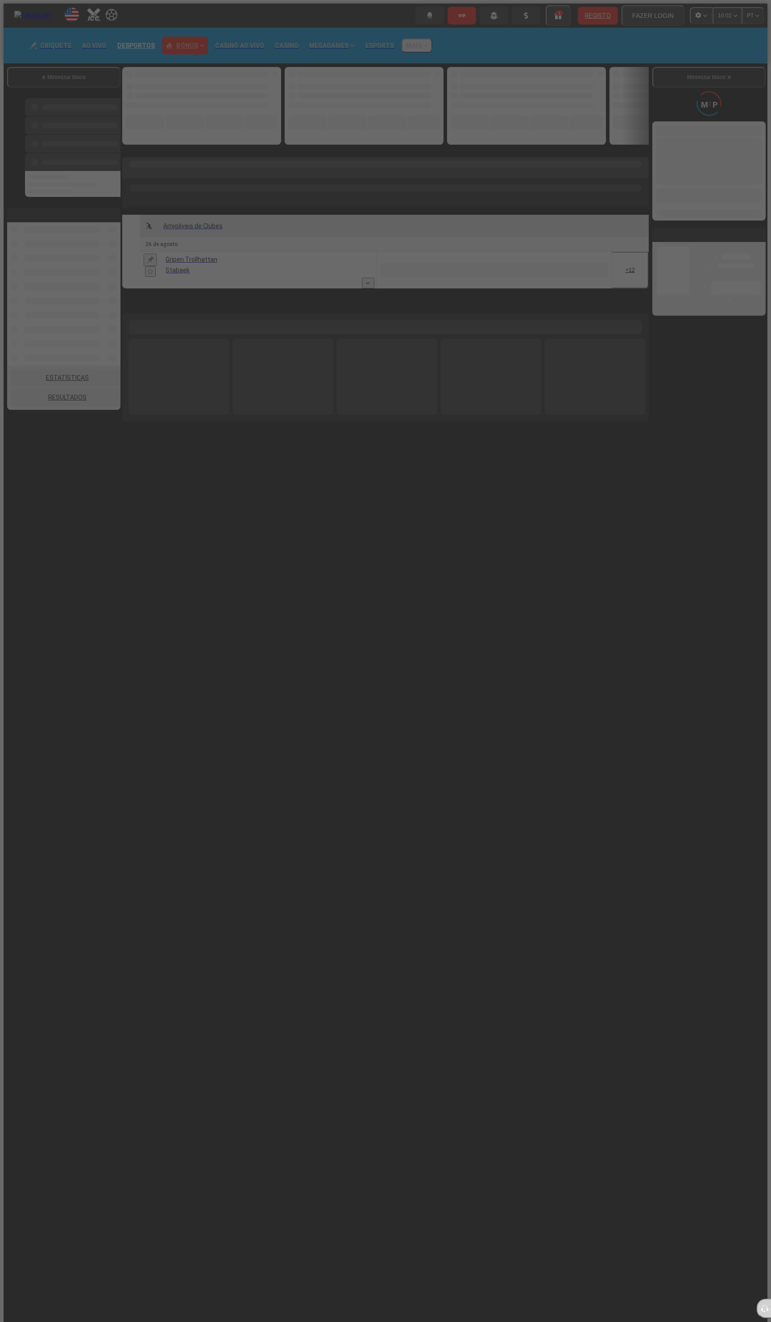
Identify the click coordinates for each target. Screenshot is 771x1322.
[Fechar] (606, 612)
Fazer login (476, 704)
